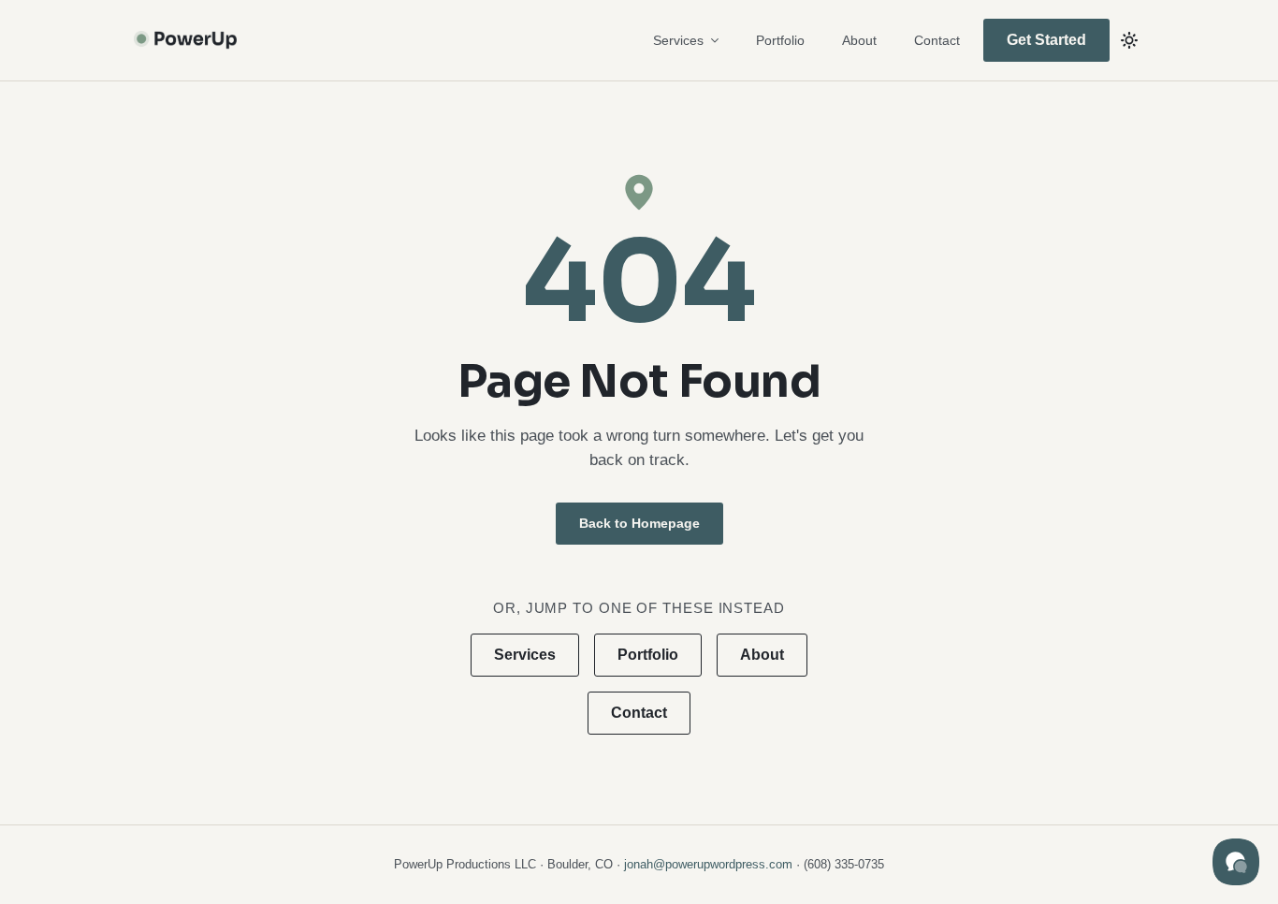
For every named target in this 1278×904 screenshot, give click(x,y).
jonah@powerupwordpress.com (708, 864)
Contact (937, 40)
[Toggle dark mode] (1129, 40)
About (859, 40)
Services (678, 40)
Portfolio (780, 40)
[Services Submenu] (720, 40)
